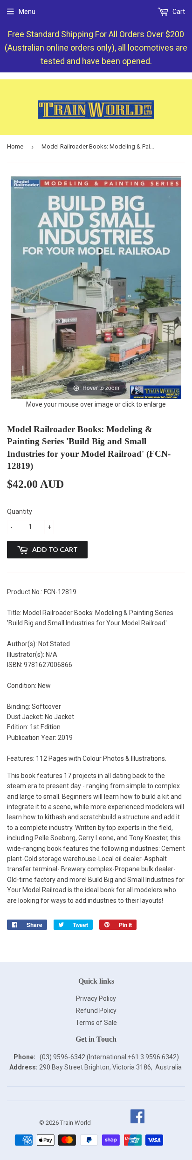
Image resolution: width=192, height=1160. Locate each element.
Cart (178, 11)
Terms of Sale (96, 1022)
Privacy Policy (96, 998)
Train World (75, 1122)
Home (15, 146)
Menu (27, 11)
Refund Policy (96, 1010)
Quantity (19, 511)
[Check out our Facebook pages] (137, 1122)
